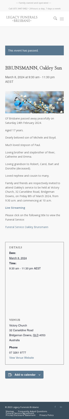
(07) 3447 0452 (20, 8)
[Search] (53, 19)
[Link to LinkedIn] (61, 407)
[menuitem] (33, 3)
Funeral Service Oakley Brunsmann (26, 227)
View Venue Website (21, 357)
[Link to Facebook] (55, 407)
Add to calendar (25, 374)
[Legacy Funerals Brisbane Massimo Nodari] (28, 19)
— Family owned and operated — (33, 2)
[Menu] (62, 18)
